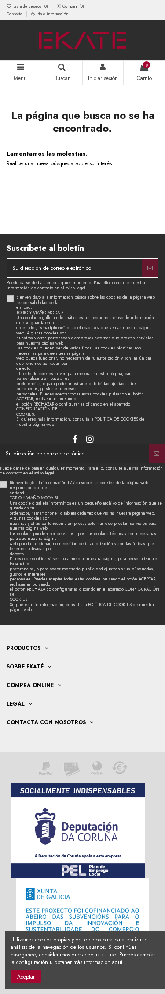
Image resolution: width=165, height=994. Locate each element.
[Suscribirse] (150, 268)
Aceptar (26, 977)
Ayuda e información (50, 13)
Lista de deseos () (30, 6)
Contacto (15, 13)
